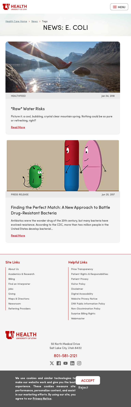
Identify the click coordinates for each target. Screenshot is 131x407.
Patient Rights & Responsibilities (89, 274)
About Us (13, 269)
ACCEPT (87, 380)
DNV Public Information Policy (88, 303)
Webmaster (78, 318)
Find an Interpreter (19, 283)
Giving (11, 293)
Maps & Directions (18, 298)
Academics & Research (21, 274)
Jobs (10, 288)
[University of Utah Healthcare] (65, 335)
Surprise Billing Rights (83, 313)
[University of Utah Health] (14, 7)
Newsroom (14, 303)
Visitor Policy (78, 283)
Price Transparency (82, 269)
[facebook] (59, 363)
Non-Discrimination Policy (85, 308)
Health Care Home (16, 21)
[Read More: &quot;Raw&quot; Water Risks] (56, 66)
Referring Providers (19, 308)
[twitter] (52, 363)
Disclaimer (77, 288)
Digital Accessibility (82, 293)
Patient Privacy (79, 278)
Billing (11, 278)
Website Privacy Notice (84, 298)
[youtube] (65, 363)
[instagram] (79, 363)
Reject (83, 387)
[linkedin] (72, 363)
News (34, 21)
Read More (18, 127)
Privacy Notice (42, 398)
